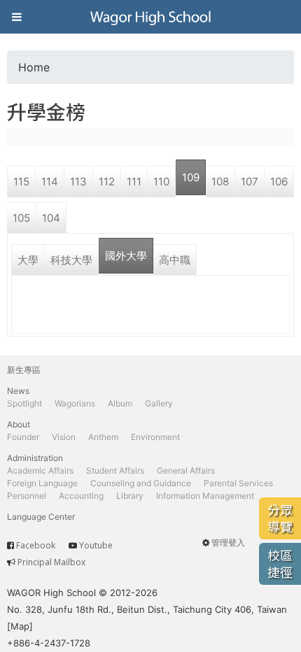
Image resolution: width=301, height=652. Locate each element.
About (18, 424)
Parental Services (238, 483)
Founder (23, 437)
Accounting (81, 495)
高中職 (174, 260)
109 (191, 177)
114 (49, 181)
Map (19, 626)
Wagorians (75, 403)
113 (78, 181)
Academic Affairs (40, 470)
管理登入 (228, 542)
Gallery (159, 403)
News (18, 390)
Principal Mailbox (51, 562)
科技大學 (71, 260)
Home (34, 67)
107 (249, 181)
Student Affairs (115, 470)
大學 (28, 260)
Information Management (205, 495)
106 (279, 181)
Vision (64, 437)
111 (134, 181)
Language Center (41, 516)
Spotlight (24, 403)
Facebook (35, 545)
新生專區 (24, 369)
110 (161, 181)
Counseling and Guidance (140, 483)
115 (21, 181)
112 (107, 181)
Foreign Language (42, 483)
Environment (155, 437)
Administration (35, 458)
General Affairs (186, 470)
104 (51, 218)
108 (220, 181)
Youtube (96, 545)
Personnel (26, 495)
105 (21, 218)
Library (130, 495)
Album (120, 403)
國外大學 (126, 255)
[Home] (151, 17)
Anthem (103, 437)
